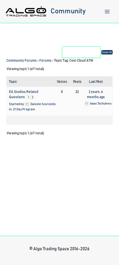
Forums (45, 60)
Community (68, 11)
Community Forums (21, 60)
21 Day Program (24, 109)
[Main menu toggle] (107, 12)
